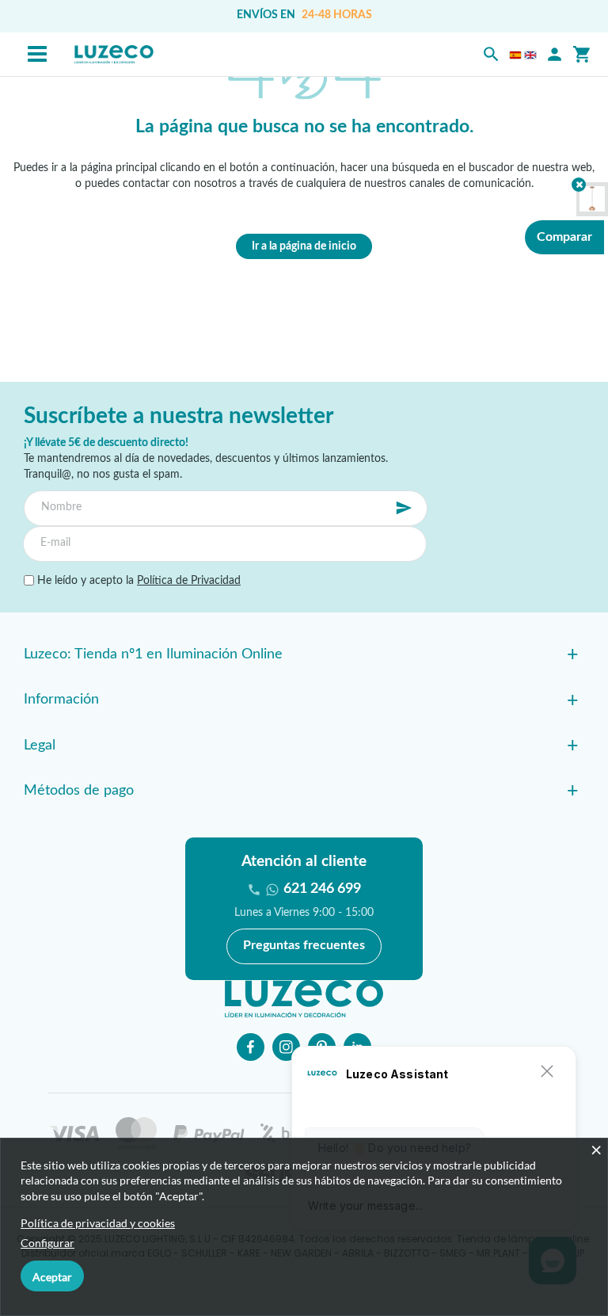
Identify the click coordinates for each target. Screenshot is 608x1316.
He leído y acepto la (137, 580)
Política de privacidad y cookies (98, 1223)
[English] (530, 55)
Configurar (47, 1242)
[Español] (515, 55)
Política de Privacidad (189, 580)
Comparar (564, 237)
